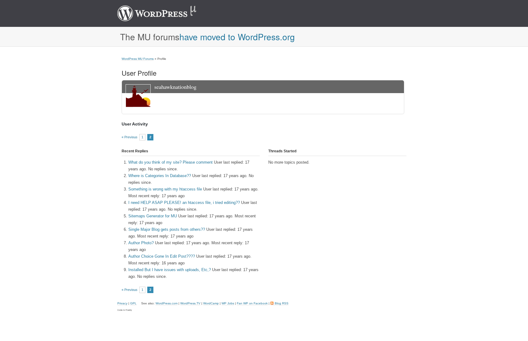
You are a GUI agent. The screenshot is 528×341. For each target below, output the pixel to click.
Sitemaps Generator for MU (152, 216)
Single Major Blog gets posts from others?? (166, 229)
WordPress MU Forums (138, 58)
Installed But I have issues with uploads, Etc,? (169, 269)
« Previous (130, 137)
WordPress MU (163, 13)
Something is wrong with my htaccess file (165, 189)
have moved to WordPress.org (237, 36)
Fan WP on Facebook (252, 303)
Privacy (122, 303)
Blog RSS (281, 303)
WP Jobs (228, 303)
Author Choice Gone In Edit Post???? (161, 256)
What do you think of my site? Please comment (170, 162)
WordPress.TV (190, 303)
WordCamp (211, 303)
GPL (133, 303)
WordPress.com (167, 303)
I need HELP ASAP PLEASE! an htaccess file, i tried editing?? (184, 202)
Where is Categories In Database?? (159, 175)
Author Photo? (141, 243)
